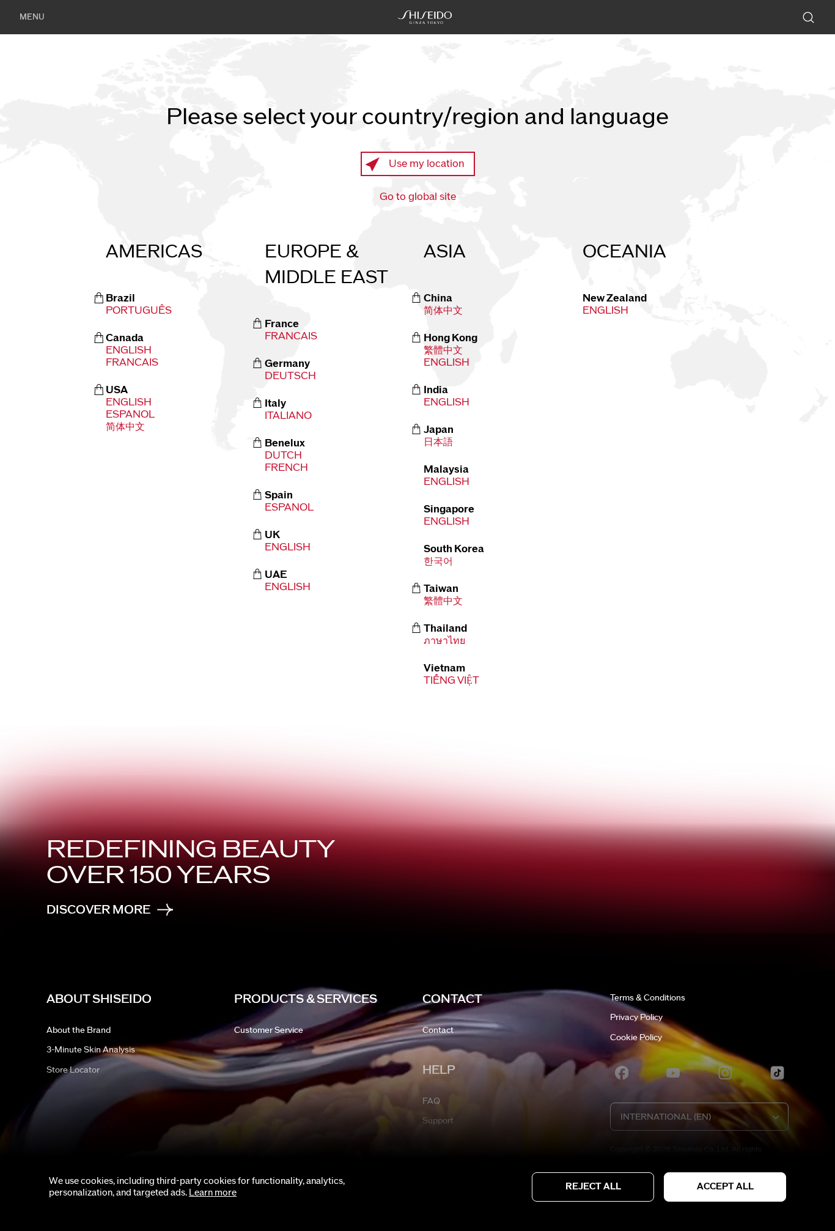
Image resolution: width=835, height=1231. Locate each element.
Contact (438, 1030)
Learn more (213, 1192)
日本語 (438, 442)
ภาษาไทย (444, 640)
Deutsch (290, 376)
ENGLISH (446, 362)
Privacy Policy (636, 1017)
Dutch (283, 455)
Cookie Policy (636, 1037)
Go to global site (418, 196)
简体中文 (125, 426)
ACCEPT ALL (725, 1186)
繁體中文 (443, 350)
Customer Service (268, 1030)
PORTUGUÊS (139, 310)
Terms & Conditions (647, 997)
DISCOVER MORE (98, 909)
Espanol (289, 507)
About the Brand (78, 1030)
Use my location (427, 163)
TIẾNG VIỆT (451, 680)
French (286, 467)
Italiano (288, 415)
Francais (132, 362)
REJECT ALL (593, 1186)
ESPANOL (130, 414)
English (129, 350)
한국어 (438, 561)
